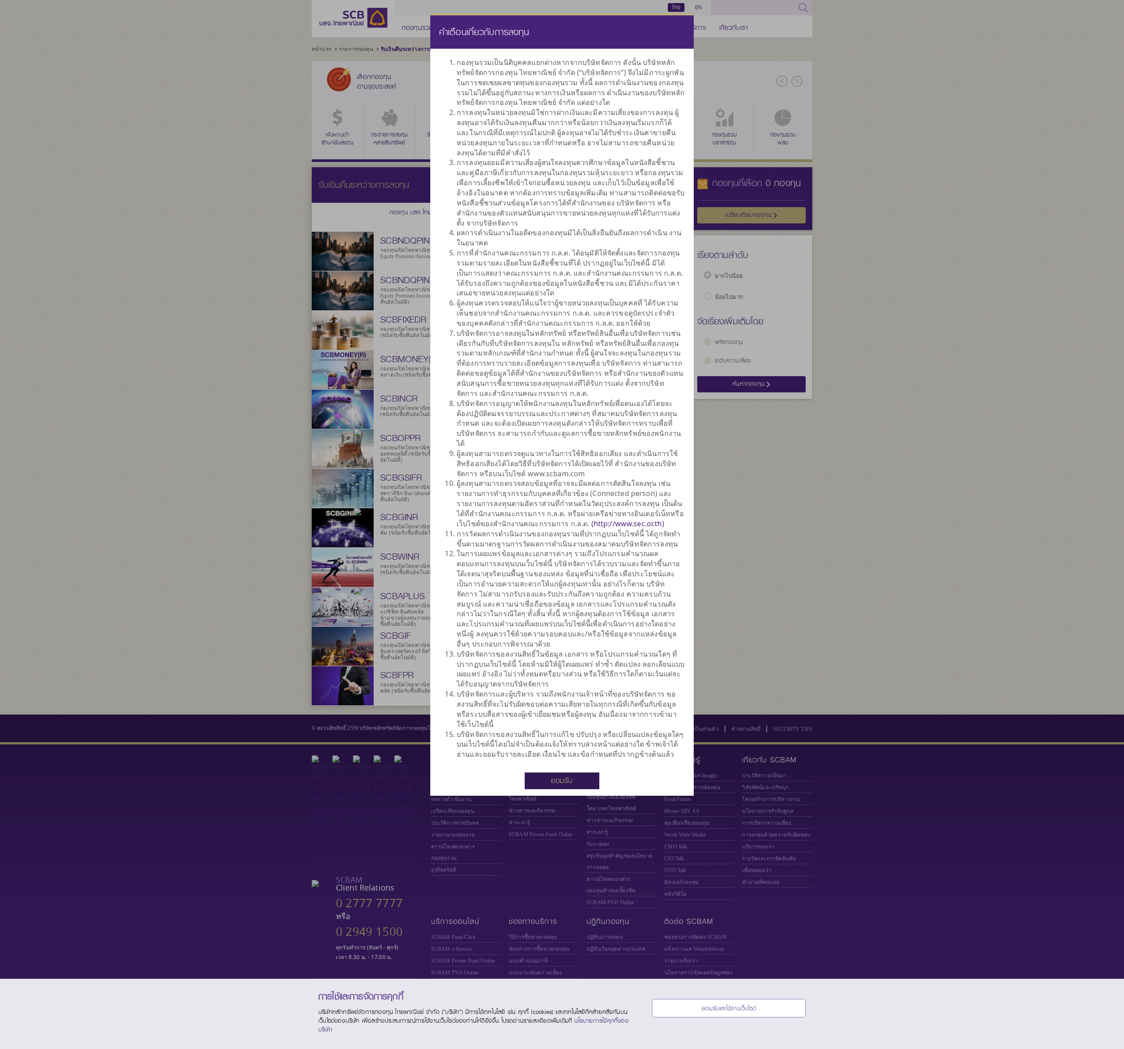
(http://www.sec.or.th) (627, 523)
